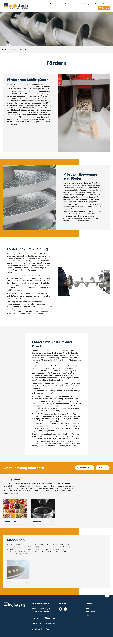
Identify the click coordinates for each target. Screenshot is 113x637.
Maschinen (69, 4)
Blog (87, 609)
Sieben (11, 582)
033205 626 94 (86, 468)
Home (52, 4)
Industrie (59, 4)
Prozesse (13, 49)
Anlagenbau (89, 4)
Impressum (90, 612)
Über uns (106, 4)
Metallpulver (38, 521)
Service (98, 4)
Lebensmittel (10, 521)
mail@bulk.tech (44, 629)
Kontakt (105, 8)
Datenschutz (91, 615)
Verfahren (79, 4)
